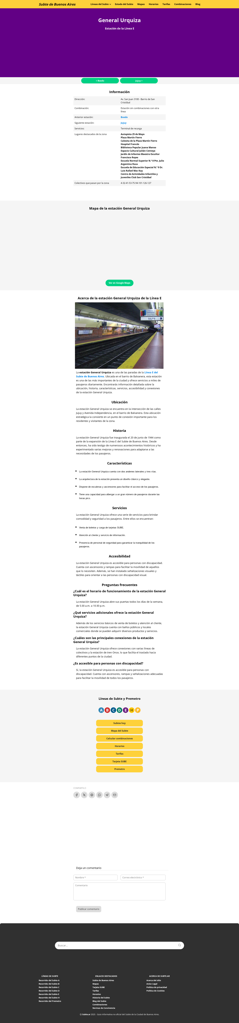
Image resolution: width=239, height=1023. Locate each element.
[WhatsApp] (99, 795)
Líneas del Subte (100, 4)
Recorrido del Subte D (49, 990)
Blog (197, 4)
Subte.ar (86, 1014)
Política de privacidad (156, 987)
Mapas (141, 4)
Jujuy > (139, 80)
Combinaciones (182, 4)
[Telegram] (107, 795)
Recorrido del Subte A (49, 980)
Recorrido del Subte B (49, 983)
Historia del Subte (101, 997)
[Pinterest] (92, 795)
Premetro (119, 769)
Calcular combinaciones (119, 738)
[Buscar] (178, 944)
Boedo (124, 117)
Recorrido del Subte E (49, 994)
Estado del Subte (124, 4)
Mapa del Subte (119, 730)
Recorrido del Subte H (49, 997)
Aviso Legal (151, 983)
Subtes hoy (119, 723)
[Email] (114, 795)
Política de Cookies (155, 990)
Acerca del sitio (153, 980)
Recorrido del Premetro (50, 1001)
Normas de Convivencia (104, 1008)
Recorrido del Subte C (49, 987)
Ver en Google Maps (119, 282)
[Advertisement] (119, 52)
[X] (84, 795)
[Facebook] (76, 795)
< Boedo (100, 80)
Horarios (153, 4)
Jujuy (123, 122)
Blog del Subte (99, 1001)
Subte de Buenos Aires (57, 4)
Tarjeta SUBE (119, 761)
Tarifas (166, 4)
